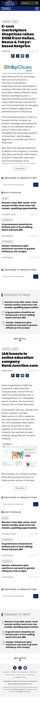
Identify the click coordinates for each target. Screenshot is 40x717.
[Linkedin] (22, 56)
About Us (6, 672)
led (14, 154)
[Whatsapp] (27, 56)
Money (15, 22)
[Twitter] (17, 56)
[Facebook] (13, 56)
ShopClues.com (9, 86)
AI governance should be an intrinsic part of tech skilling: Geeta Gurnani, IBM (17, 227)
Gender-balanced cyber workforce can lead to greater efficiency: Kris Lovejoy (18, 248)
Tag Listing (31, 675)
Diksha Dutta (7, 370)
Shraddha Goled (9, 214)
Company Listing (20, 677)
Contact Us (33, 672)
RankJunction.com (22, 394)
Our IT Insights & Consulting (10, 3)
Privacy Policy (10, 675)
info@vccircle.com (23, 691)
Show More (20, 168)
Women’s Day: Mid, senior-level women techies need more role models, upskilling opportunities (19, 205)
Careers (13, 672)
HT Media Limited (17, 689)
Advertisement (23, 672)
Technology (7, 220)
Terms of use (21, 675)
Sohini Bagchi (7, 236)
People (5, 199)
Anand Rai (6, 51)
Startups (6, 22)
